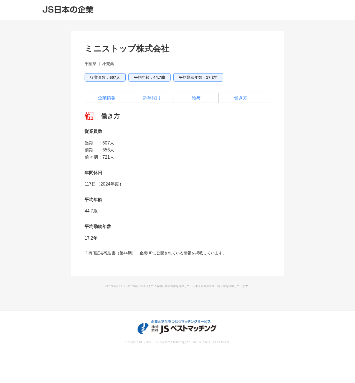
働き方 (240, 97)
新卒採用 (151, 97)
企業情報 (107, 97)
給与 (196, 97)
